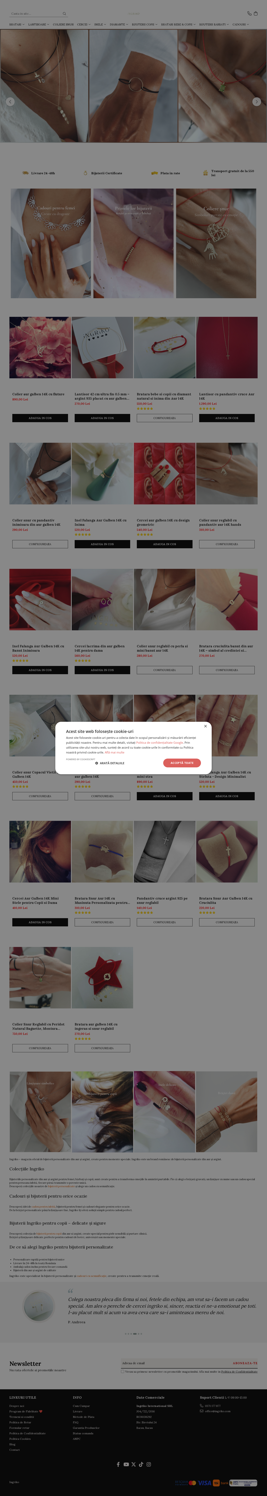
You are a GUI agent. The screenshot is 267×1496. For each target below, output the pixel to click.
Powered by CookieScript (80, 759)
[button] (109, 763)
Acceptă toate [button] (182, 763)
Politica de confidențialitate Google (159, 742)
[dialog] (133, 748)
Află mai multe (114, 752)
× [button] (205, 726)
